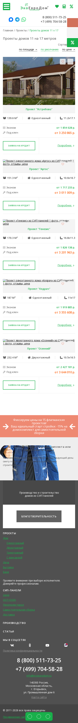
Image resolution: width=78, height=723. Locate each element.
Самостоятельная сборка (19, 609)
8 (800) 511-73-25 (54, 17)
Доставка (9, 614)
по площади (27, 49)
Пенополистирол (13, 604)
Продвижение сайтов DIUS (19, 717)
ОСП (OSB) (9, 600)
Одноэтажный (15, 543)
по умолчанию (50, 49)
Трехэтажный (15, 552)
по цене (67, 49)
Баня (6, 572)
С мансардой (14, 557)
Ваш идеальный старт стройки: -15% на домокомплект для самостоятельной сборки (39, 430)
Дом (5, 538)
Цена (6, 595)
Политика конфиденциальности (22, 650)
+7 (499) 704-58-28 (53, 22)
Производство (14, 623)
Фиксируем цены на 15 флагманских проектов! (39, 421)
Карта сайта (39, 697)
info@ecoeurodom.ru (39, 675)
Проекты (9, 533)
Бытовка (8, 567)
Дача (6, 562)
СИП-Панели (12, 590)
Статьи (8, 631)
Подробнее (65, 145)
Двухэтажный (15, 547)
